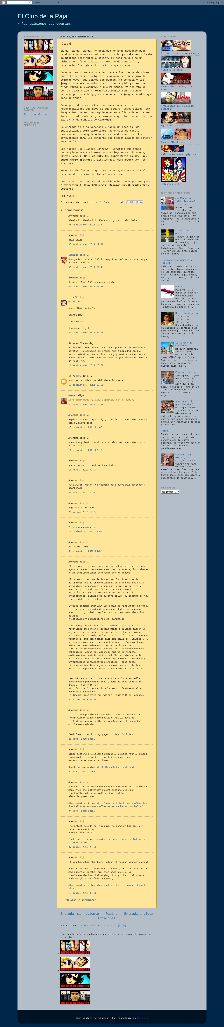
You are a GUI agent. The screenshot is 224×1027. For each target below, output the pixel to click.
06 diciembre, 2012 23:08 (85, 551)
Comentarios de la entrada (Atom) (103, 925)
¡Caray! (166, 431)
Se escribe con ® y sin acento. (176, 88)
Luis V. (73, 297)
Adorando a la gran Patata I (184, 403)
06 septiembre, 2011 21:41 (85, 267)
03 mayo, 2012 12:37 (81, 492)
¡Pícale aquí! (170, 184)
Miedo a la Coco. (172, 70)
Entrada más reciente (79, 914)
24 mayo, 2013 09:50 (81, 811)
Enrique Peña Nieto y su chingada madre (185, 458)
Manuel (72, 395)
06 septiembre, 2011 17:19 (85, 244)
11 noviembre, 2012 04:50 (85, 531)
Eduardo (73, 255)
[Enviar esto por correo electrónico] (128, 202)
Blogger (142, 1018)
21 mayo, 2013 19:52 (81, 739)
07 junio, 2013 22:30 (82, 847)
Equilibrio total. (173, 125)
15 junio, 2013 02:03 (82, 893)
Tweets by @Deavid (35, 114)
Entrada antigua (138, 914)
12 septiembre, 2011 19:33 (85, 385)
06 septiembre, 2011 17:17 (85, 225)
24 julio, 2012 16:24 (82, 512)
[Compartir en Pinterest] (141, 202)
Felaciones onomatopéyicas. (179, 154)
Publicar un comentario (80, 900)
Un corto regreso (186, 313)
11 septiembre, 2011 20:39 (85, 365)
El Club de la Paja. (43, 16)
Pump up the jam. (186, 372)
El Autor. (74, 376)
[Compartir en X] (134, 202)
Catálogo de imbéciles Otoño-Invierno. (186, 201)
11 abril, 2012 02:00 (82, 470)
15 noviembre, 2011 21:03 (85, 427)
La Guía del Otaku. (183, 232)
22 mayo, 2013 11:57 (81, 771)
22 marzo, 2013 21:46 (82, 699)
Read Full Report (126, 734)
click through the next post (115, 767)
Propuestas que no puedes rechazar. (178, 107)
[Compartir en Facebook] (138, 202)
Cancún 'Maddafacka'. (175, 142)
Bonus (178, 286)
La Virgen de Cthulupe (183, 344)
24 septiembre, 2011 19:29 (85, 404)
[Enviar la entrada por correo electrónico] (121, 202)
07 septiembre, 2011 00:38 (85, 286)
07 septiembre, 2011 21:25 (85, 332)
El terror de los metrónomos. (180, 53)
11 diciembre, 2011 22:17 (85, 450)
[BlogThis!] (131, 202)
